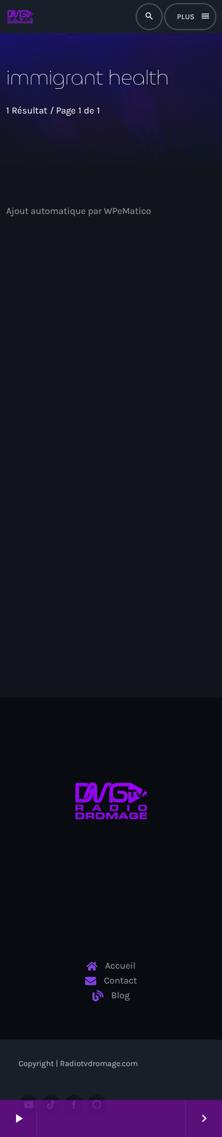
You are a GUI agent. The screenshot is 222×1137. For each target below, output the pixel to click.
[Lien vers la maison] (20, 16)
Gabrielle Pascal (56, 399)
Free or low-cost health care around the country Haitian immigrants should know (97, 434)
